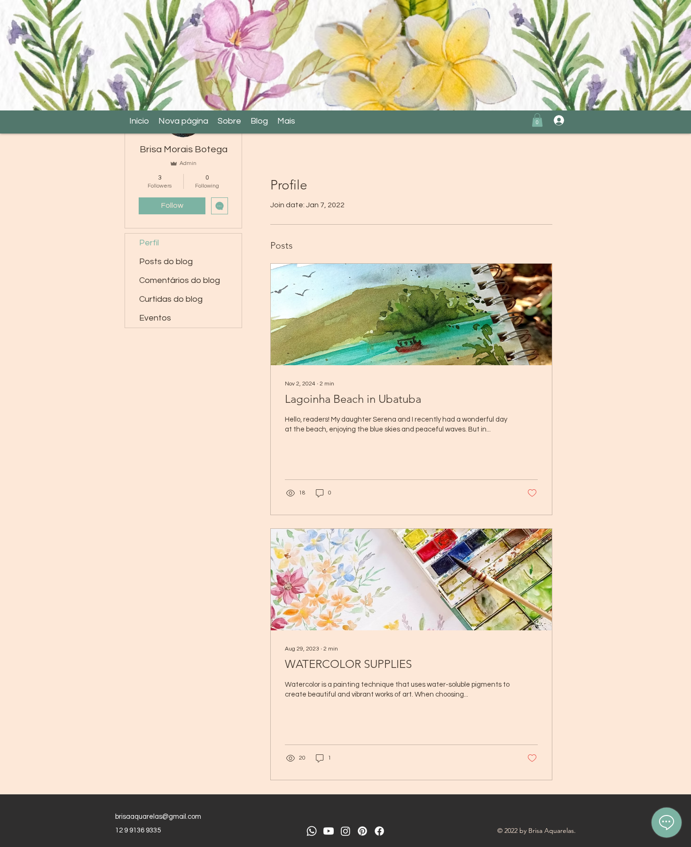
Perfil (149, 242)
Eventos (155, 318)
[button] (537, 120)
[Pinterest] (362, 831)
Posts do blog (166, 261)
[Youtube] (328, 831)
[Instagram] (345, 831)
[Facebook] (379, 831)
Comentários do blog (179, 280)
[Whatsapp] (312, 831)
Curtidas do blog (171, 299)
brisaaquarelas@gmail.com (158, 816)
